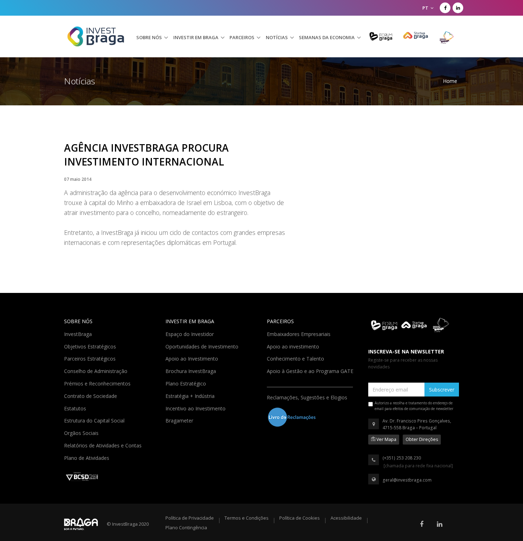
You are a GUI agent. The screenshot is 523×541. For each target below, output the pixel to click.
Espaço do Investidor (190, 333)
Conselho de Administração (96, 370)
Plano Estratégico (186, 383)
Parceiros (241, 37)
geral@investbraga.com (407, 480)
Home (450, 81)
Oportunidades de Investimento (202, 346)
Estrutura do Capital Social (95, 420)
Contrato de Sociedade (91, 395)
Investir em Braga (195, 37)
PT (425, 8)
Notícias (277, 37)
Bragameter (180, 420)
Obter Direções (422, 439)
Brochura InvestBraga (191, 370)
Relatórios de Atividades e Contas (103, 445)
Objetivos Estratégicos (90, 346)
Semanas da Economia (327, 37)
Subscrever (441, 389)
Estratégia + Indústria (190, 395)
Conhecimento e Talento (296, 358)
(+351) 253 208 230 (401, 458)
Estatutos (76, 408)
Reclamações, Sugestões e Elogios (308, 397)
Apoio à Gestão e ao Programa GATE (311, 370)
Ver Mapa (385, 439)
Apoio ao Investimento (192, 358)
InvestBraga (78, 333)
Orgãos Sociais (82, 432)
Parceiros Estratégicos (90, 358)
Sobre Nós (149, 37)
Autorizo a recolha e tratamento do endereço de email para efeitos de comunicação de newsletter (414, 405)
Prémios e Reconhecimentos (98, 383)
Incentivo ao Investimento (196, 408)
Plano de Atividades (87, 457)
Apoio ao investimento (294, 346)
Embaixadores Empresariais (299, 333)
